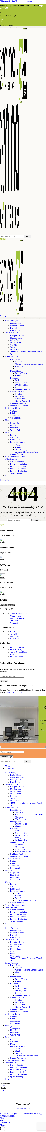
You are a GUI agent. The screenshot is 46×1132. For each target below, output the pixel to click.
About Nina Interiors (18, 613)
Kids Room (15, 330)
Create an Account (23, 1108)
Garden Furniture (17, 392)
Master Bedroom (17, 326)
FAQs (12, 632)
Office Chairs (15, 342)
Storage (18, 387)
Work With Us (16, 639)
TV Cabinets (20, 368)
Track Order (15, 634)
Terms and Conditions (22, 690)
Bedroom (14, 378)
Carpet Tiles (15, 423)
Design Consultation (18, 464)
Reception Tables (17, 335)
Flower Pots (20, 399)
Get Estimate (15, 418)
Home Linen (15, 440)
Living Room (15, 328)
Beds (17, 380)
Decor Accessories (17, 442)
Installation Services (18, 469)
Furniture (19, 394)
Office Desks (15, 340)
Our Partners (15, 636)
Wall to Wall (15, 430)
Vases (17, 445)
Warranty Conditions (15, 692)
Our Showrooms (17, 618)
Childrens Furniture (18, 403)
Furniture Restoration (18, 471)
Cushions (19, 366)
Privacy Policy (16, 650)
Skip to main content (23, 1)
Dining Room (15, 323)
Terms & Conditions (18, 652)
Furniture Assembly (18, 466)
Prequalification (16, 657)
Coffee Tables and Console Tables (29, 364)
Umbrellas (19, 396)
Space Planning (16, 473)
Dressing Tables (21, 385)
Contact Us (14, 623)
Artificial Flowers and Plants (26, 452)
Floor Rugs (14, 425)
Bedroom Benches (22, 389)
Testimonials (15, 620)
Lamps (13, 435)
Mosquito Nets (21, 382)
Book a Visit (5, 480)
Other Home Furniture (19, 406)
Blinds (12, 413)
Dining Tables (21, 373)
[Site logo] (13, 102)
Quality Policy (16, 616)
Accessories (15, 415)
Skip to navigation (7, 1)
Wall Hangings (21, 449)
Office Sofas (15, 349)
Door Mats (14, 428)
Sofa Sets (19, 361)
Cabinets (13, 345)
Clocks (18, 447)
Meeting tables (16, 338)
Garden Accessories (23, 401)
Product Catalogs (17, 647)
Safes (12, 347)
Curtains (13, 411)
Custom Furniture (17, 462)
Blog (12, 654)
